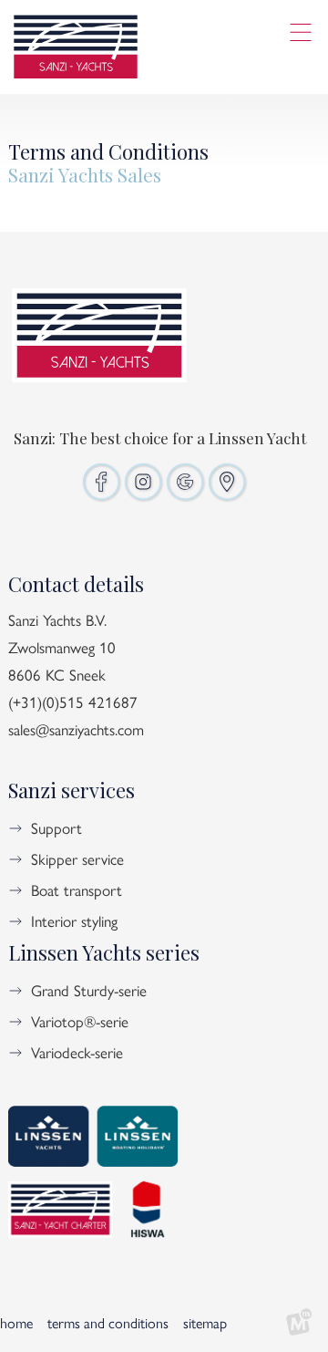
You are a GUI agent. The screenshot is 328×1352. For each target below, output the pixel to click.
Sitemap (205, 1322)
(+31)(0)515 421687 (73, 701)
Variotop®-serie (79, 1021)
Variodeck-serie (77, 1052)
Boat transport (76, 889)
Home (16, 1322)
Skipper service (77, 858)
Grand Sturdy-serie (89, 990)
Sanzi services (71, 790)
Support (56, 827)
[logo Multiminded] (299, 1323)
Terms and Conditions (108, 1322)
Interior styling (74, 920)
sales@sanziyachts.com (76, 729)
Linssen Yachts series (104, 952)
